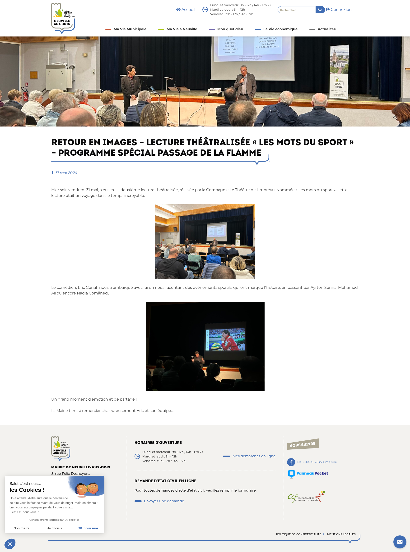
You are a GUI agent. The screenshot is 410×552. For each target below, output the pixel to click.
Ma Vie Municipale (130, 29)
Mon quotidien (230, 29)
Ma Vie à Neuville (182, 29)
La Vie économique (280, 29)
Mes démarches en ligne (254, 456)
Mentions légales (341, 534)
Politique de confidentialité (298, 534)
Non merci (21, 528)
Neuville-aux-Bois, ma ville (317, 462)
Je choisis (54, 528)
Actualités (327, 29)
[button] (10, 544)
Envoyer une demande (164, 501)
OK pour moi (88, 528)
